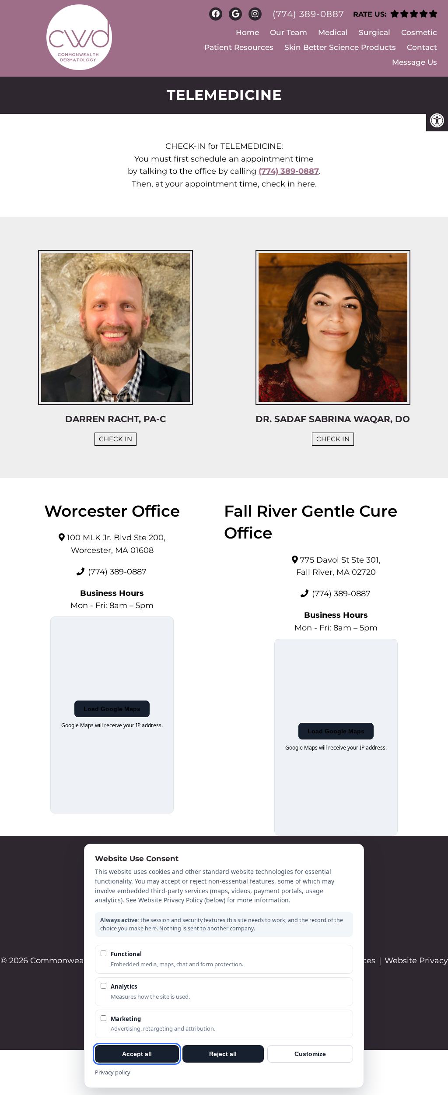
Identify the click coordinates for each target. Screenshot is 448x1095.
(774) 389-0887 (308, 14)
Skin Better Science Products (340, 47)
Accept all (137, 1053)
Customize (310, 1053)
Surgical (374, 32)
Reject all (223, 1053)
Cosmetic (419, 32)
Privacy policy (112, 1072)
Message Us (414, 62)
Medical (333, 32)
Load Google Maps (112, 708)
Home (247, 32)
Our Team (288, 32)
